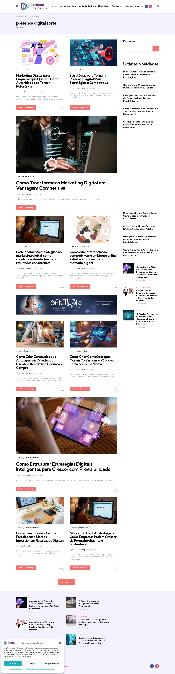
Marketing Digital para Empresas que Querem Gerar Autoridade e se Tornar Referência (37, 80)
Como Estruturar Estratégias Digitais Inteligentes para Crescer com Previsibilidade (63, 466)
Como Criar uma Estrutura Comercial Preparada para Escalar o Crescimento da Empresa (147, 295)
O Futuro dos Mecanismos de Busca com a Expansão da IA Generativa (138, 124)
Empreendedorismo (144, 287)
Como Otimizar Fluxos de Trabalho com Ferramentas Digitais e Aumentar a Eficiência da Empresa (147, 272)
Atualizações (30, 176)
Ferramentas (117, 6)
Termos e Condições (16, 669)
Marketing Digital (86, 6)
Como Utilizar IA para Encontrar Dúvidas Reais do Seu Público (139, 86)
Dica (28, 70)
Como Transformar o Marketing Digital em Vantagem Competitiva (60, 185)
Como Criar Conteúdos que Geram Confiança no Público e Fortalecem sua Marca (92, 360)
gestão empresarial (78, 246)
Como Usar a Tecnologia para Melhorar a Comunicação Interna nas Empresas (94, 622)
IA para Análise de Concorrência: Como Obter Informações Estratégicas (140, 74)
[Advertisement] (141, 170)
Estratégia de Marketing (27, 458)
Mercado (21, 176)
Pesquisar (129, 41)
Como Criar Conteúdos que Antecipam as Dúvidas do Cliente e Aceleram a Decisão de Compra (39, 362)
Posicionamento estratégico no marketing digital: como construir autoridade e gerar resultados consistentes (39, 257)
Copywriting (28, 351)
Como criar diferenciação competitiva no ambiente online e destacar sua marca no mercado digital (93, 257)
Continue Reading (25, 108)
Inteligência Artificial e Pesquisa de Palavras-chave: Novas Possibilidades (139, 98)
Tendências (22, 70)
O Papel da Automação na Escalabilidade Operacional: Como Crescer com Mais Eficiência (147, 319)
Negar (32, 663)
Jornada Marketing (24, 92)
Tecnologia (84, 616)
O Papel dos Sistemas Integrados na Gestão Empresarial (89, 603)
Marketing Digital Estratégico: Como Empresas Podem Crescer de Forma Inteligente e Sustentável (93, 538)
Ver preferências (52, 663)
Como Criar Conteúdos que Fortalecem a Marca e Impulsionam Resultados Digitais (40, 536)
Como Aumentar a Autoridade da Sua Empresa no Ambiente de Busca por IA (140, 111)
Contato (138, 6)
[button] (60, 643)
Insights (20, 246)
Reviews (129, 6)
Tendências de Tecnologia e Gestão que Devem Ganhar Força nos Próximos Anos (92, 640)
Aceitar (13, 663)
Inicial (53, 6)
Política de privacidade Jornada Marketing (40, 669)
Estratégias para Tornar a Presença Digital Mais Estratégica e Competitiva (89, 79)
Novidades (103, 6)
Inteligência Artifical (67, 6)
